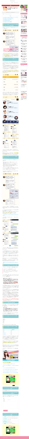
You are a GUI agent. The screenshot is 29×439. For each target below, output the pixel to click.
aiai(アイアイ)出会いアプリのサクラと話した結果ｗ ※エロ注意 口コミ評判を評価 (24, 54)
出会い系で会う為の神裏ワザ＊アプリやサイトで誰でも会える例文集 (10, 372)
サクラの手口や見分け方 (5, 209)
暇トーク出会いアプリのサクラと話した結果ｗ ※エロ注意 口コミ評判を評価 (24, 44)
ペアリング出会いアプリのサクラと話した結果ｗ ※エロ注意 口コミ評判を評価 (24, 61)
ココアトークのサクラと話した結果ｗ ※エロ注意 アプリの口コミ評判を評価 (24, 56)
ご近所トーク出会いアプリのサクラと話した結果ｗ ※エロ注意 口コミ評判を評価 (24, 49)
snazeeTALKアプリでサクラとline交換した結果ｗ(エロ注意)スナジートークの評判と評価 (24, 38)
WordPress (4, 437)
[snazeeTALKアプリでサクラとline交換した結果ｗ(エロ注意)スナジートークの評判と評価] (21, 37)
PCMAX (3, 331)
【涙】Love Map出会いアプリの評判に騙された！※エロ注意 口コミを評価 (24, 51)
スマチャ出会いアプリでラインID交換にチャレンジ (8, 18)
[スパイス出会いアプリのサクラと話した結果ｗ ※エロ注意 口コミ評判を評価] (21, 58)
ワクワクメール (4, 332)
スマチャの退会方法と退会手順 (6, 20)
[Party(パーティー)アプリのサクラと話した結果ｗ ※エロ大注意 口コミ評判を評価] (21, 46)
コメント (4, 401)
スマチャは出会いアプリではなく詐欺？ (7, 19)
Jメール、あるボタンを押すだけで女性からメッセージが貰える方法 (10, 369)
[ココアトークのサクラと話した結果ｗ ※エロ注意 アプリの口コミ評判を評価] (21, 56)
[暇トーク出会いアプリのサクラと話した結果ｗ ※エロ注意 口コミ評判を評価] (21, 43)
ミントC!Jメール (4, 334)
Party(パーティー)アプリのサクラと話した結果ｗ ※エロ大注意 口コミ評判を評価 (24, 46)
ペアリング (8, 252)
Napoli (7, 437)
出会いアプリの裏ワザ (14, 153)
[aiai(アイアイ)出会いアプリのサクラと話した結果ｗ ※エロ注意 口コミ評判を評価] (21, 53)
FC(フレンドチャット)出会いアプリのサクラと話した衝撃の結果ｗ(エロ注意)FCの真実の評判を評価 (24, 41)
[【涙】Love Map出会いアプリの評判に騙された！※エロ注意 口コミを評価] (21, 51)
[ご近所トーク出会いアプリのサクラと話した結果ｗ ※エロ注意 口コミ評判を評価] (21, 48)
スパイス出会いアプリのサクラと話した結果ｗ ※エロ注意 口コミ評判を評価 (24, 59)
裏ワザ (12, 2)
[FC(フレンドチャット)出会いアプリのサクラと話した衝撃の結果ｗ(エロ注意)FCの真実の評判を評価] (21, 40)
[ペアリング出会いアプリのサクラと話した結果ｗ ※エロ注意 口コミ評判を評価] (21, 61)
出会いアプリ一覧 (16, 2)
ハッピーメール (4, 333)
